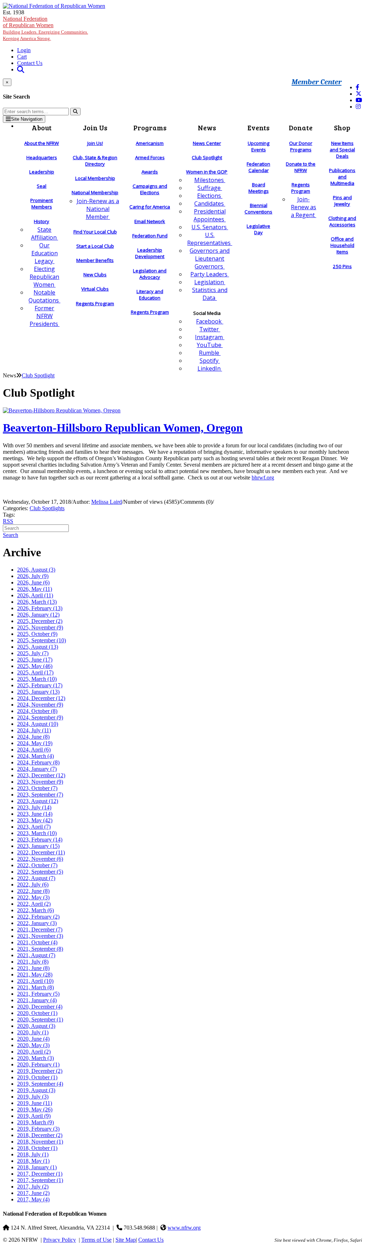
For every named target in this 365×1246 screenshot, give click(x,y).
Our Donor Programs (300, 146)
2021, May (34, 974)
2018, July (32, 1154)
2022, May (33, 897)
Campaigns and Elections (150, 189)
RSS (8, 521)
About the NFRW (41, 143)
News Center (207, 143)
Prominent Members (41, 203)
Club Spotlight (207, 157)
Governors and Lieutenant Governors (210, 258)
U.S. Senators (209, 227)
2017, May (33, 1199)
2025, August (37, 647)
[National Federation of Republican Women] (54, 6)
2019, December (39, 1071)
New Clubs (95, 274)
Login (24, 50)
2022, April (34, 904)
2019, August (36, 1090)
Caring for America (149, 207)
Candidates (209, 203)
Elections (209, 196)
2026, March (37, 602)
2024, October (37, 711)
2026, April (35, 595)
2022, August (36, 878)
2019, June (34, 1103)
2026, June (33, 582)
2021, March (35, 987)
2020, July (32, 1032)
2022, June (33, 891)
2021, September (40, 949)
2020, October (37, 1013)
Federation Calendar (258, 167)
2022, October (37, 865)
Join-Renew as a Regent (303, 207)
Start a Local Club (95, 246)
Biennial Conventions (258, 208)
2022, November (40, 859)
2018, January (37, 1167)
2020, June (33, 1039)
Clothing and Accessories (342, 221)
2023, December (41, 775)
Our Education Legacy (44, 253)
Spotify (210, 361)
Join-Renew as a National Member (98, 209)
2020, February (38, 1064)
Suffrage (209, 188)
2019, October (37, 1077)
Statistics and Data (209, 294)
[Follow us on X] (358, 94)
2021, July (32, 962)
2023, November (40, 782)
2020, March (35, 1058)
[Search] (75, 111)
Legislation (209, 282)
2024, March (35, 756)
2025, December (39, 621)
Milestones (209, 180)
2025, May (34, 666)
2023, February (39, 839)
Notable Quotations (44, 296)
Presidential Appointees (210, 215)
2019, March (35, 1122)
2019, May (34, 1109)
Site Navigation (26, 119)
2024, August (37, 724)
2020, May (33, 1045)
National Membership (95, 192)
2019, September (40, 1084)
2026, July (32, 576)
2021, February (38, 994)
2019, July (32, 1097)
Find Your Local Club (95, 231)
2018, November (40, 1142)
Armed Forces (150, 157)
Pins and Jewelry (342, 200)
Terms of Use (96, 1240)
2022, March (35, 910)
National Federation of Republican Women (45, 28)
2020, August (36, 1026)
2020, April (34, 1052)
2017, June (33, 1193)
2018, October (37, 1148)
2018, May (33, 1161)
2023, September (40, 795)
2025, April (35, 672)
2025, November (40, 627)
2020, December (39, 1007)
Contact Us (29, 63)
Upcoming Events (258, 146)
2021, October (37, 942)
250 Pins (342, 266)
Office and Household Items (342, 245)
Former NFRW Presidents (45, 316)
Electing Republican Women (44, 276)
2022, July (32, 884)
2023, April (34, 827)
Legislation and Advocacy (149, 273)
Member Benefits (95, 260)
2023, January (38, 846)
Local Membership (95, 178)
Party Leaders (209, 274)
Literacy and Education (150, 294)
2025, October (37, 634)
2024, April (34, 750)
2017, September (40, 1180)
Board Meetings (258, 187)
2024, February (38, 762)
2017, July (32, 1187)
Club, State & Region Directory (95, 160)
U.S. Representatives (209, 239)
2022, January (37, 923)
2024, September (40, 717)
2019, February (38, 1129)
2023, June (34, 814)
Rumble (210, 353)
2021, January (37, 1000)
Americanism (150, 143)
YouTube (210, 345)
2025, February (39, 685)
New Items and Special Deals (342, 149)
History (41, 221)
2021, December (39, 929)
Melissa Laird (106, 502)
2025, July (32, 653)
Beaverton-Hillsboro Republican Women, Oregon (123, 427)
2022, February (38, 917)
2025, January (38, 692)
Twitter (209, 329)
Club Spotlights (47, 508)
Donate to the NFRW (300, 167)
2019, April (34, 1116)
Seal (41, 186)
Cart (22, 57)
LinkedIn (209, 368)
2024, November (40, 705)
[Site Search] (20, 69)
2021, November (40, 936)
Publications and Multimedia (342, 176)
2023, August (37, 801)
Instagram (209, 337)
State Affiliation (44, 233)
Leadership (41, 172)
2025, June (34, 660)
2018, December (39, 1135)
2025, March (37, 679)
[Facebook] (357, 87)
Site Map (125, 1240)
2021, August (36, 955)
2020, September (40, 1019)
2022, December (41, 852)
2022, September (40, 872)
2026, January (38, 615)
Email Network (149, 221)
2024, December (41, 698)
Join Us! (95, 143)
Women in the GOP (206, 172)
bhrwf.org (263, 477)
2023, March (37, 833)
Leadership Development (149, 253)
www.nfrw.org (184, 1228)
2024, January (37, 769)
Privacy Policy (59, 1240)
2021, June (33, 968)
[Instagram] (358, 107)
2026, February (39, 608)
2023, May (34, 820)
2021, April (35, 981)
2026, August (36, 570)
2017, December (39, 1174)
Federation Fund (150, 235)
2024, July (34, 730)
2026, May (34, 589)
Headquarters (41, 157)
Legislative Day (258, 229)
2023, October (37, 788)
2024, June (33, 737)
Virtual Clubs (95, 289)
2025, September (41, 640)
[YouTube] (359, 100)
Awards (150, 172)
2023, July (34, 807)
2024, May (34, 743)
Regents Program (95, 303)
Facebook (209, 321)
